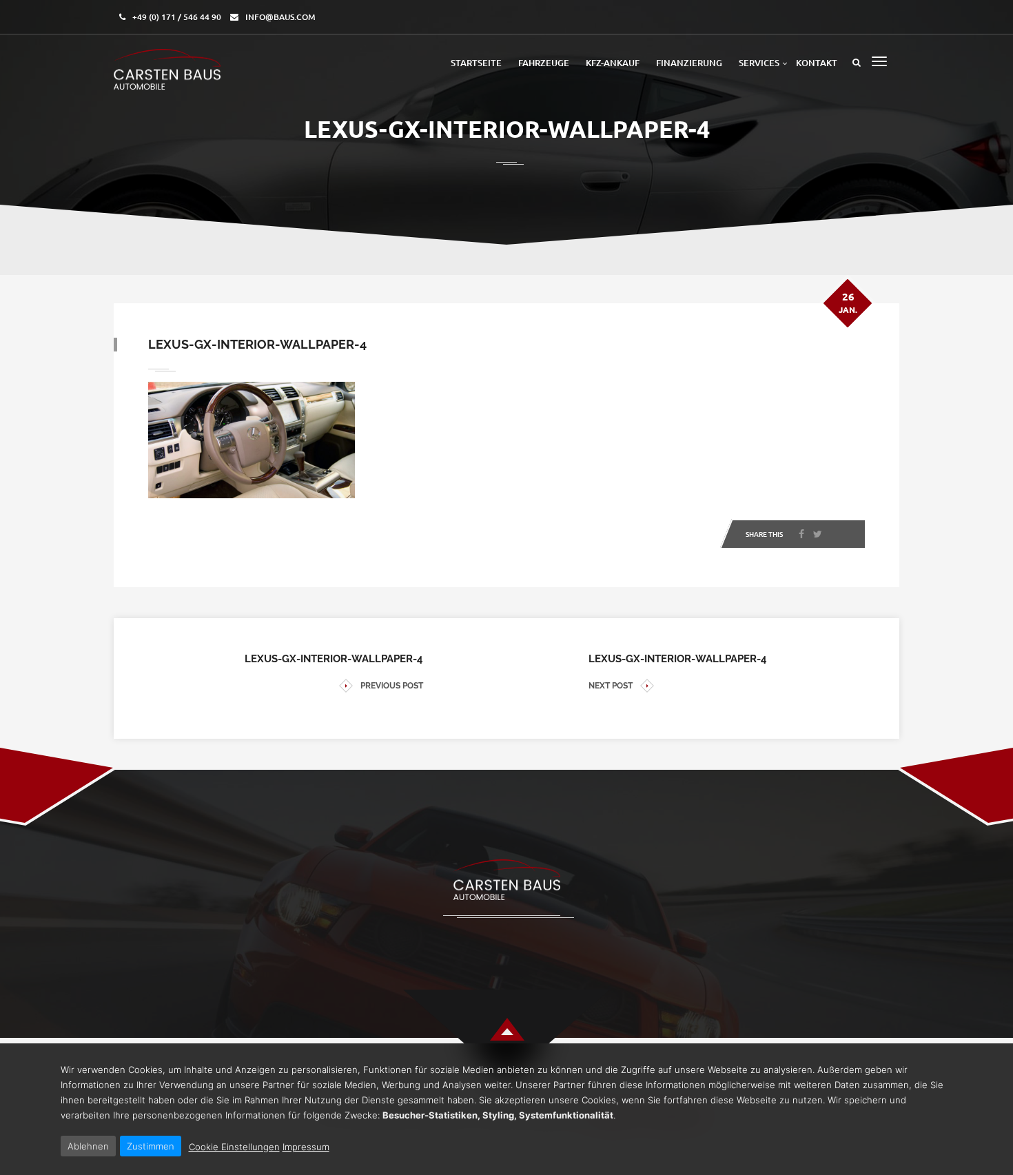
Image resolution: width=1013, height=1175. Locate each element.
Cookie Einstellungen (234, 1146)
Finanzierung (689, 63)
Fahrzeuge (543, 63)
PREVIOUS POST (391, 686)
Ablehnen (88, 1146)
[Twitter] (817, 534)
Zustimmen (150, 1146)
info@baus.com (280, 17)
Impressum (306, 1146)
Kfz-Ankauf (612, 63)
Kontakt (816, 63)
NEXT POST (611, 686)
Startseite (476, 63)
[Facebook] (801, 534)
